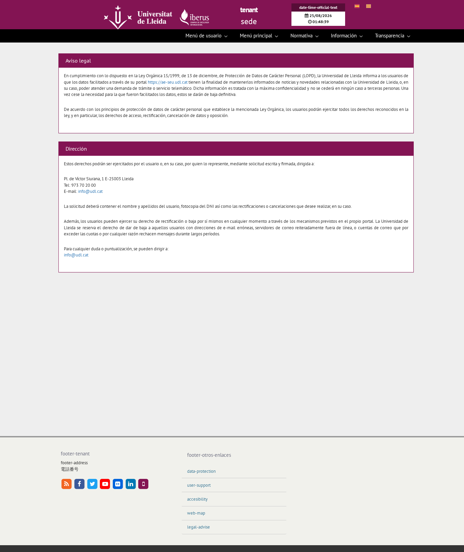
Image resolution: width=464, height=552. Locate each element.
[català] (371, 6)
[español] (360, 6)
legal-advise (198, 527)
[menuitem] (206, 36)
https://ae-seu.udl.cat (168, 82)
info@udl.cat (90, 191)
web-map (196, 513)
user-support (199, 485)
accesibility (197, 499)
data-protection (201, 471)
